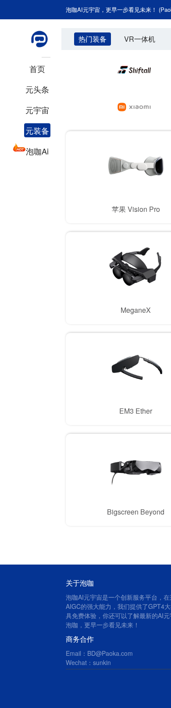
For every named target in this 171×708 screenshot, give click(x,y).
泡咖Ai (37, 151)
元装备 (37, 130)
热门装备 (92, 39)
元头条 (37, 89)
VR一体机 (139, 39)
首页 (37, 68)
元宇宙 (37, 109)
